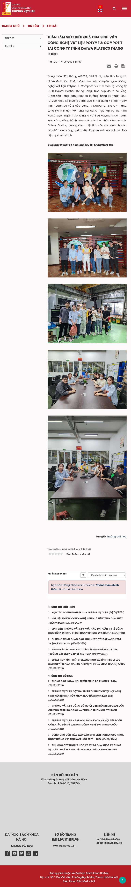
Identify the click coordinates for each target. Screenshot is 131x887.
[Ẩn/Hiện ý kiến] (83, 575)
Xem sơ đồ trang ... (65, 846)
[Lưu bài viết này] (123, 66)
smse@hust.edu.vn (111, 843)
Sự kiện (9, 46)
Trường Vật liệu (23, 11)
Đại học (16, 5)
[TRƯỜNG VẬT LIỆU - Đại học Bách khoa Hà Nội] (6, 8)
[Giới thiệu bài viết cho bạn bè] (109, 66)
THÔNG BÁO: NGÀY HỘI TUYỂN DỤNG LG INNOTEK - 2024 (84, 681)
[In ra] (116, 66)
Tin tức (9, 38)
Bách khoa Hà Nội (21, 8)
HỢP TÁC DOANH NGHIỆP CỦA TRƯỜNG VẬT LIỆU (80, 613)
